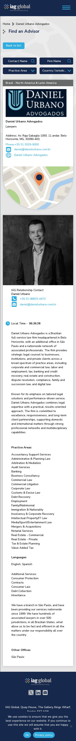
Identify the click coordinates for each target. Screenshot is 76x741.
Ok (27, 735)
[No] (71, 726)
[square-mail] (45, 692)
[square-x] (31, 692)
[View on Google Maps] (38, 188)
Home (6, 24)
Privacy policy (44, 735)
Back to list (13, 45)
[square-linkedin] (38, 692)
